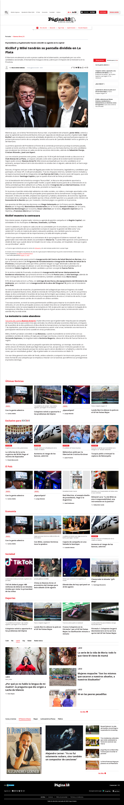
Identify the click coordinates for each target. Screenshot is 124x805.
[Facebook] (12, 791)
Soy (24, 641)
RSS (119, 785)
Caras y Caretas (10, 719)
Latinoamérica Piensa (47, 719)
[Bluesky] (19, 791)
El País (38, 12)
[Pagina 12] (62, 20)
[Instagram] (15, 791)
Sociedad (51, 12)
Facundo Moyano (82, 28)
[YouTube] (21, 791)
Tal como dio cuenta (20, 321)
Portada (8, 36)
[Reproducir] (82, 12)
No (12, 641)
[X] (17, 791)
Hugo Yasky (61, 28)
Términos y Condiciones (76, 797)
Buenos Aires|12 (18, 36)
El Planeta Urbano (25, 719)
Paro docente (43, 28)
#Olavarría (37, 248)
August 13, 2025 (24, 255)
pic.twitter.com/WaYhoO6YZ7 (25, 253)
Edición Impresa (15, 12)
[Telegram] (23, 791)
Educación (52, 28)
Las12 (18, 641)
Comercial (113, 785)
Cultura (58, 12)
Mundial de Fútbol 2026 (28, 12)
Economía (44, 12)
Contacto (50, 797)
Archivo (43, 797)
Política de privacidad (61, 797)
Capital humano (71, 28)
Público (60, 719)
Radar (30, 641)
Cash (7, 641)
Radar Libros (38, 641)
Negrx (36, 719)
